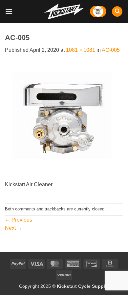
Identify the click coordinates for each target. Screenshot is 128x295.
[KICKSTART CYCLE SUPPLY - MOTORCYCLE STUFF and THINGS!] (64, 11)
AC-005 (111, 50)
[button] (9, 11)
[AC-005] (64, 121)
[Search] (117, 11)
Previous (18, 220)
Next (13, 228)
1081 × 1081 (80, 50)
